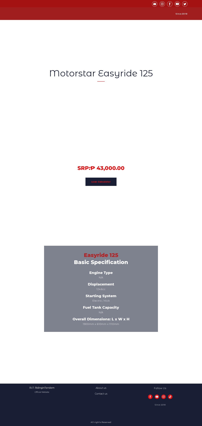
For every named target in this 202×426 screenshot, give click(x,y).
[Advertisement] (88, 40)
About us (101, 388)
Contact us (101, 393)
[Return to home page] (21, 14)
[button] (154, 4)
